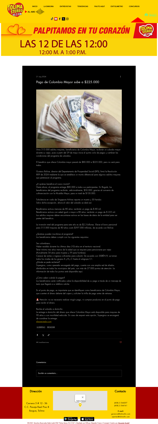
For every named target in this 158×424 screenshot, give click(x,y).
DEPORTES (56, 61)
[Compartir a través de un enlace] (49, 335)
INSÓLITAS (100, 61)
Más (112, 61)
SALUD (43, 61)
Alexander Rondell (123, 423)
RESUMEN (30, 61)
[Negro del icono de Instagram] (67, 18)
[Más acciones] (120, 76)
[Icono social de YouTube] (55, 18)
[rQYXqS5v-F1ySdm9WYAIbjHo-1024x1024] (63, 18)
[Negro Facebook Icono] (59, 18)
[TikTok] (52, 18)
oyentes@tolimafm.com (121, 417)
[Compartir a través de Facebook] (37, 335)
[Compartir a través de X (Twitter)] (43, 335)
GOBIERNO (85, 61)
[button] (130, 61)
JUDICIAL (70, 61)
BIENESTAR (51, 327)
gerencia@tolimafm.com (120, 414)
